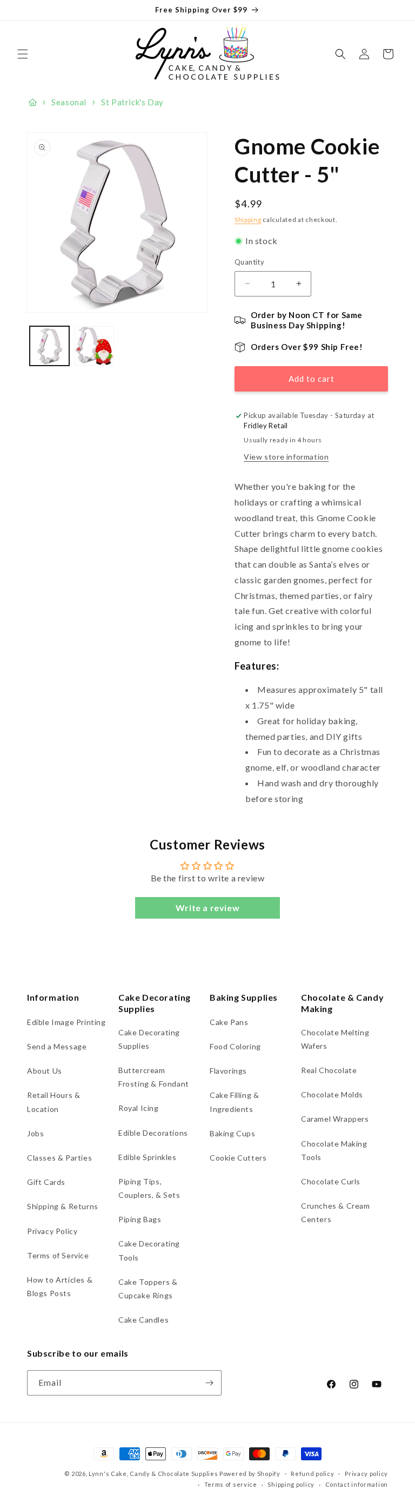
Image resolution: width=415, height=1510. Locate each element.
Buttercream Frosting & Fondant (153, 1077)
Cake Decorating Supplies (149, 1039)
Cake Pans (229, 1022)
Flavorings (228, 1070)
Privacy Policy (52, 1231)
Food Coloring (235, 1046)
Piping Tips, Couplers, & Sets (149, 1188)
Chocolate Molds (332, 1094)
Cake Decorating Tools (149, 1250)
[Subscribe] (209, 1383)
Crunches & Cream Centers (335, 1212)
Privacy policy (366, 1473)
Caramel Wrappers (335, 1118)
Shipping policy (290, 1484)
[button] (23, 54)
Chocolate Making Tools (334, 1150)
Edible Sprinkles (147, 1157)
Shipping (248, 219)
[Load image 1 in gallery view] (49, 346)
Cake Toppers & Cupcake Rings (147, 1288)
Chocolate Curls (330, 1181)
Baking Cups (233, 1133)
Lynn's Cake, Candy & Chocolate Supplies (153, 1473)
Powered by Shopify (249, 1473)
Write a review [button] (207, 907)
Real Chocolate (329, 1070)
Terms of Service (58, 1255)
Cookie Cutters (238, 1157)
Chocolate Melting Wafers (335, 1039)
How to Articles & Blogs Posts (59, 1286)
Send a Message (56, 1046)
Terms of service (230, 1484)
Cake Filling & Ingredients (234, 1101)
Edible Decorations (153, 1132)
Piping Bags (140, 1219)
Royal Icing (138, 1108)
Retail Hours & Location (53, 1101)
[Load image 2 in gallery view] (94, 346)
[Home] (33, 102)
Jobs (35, 1133)
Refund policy (312, 1473)
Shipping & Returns (62, 1206)
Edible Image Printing (66, 1022)
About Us (44, 1070)
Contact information (356, 1484)
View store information (286, 456)
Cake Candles (143, 1319)
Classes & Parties (59, 1157)
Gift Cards (46, 1182)
